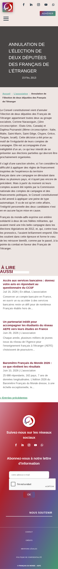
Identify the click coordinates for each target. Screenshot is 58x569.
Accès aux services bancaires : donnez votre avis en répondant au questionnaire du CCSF (29, 284)
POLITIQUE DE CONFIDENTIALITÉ (29, 557)
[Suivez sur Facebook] (24, 5)
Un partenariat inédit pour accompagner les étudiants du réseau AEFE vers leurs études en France (28, 325)
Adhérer (47, 13)
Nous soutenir (40, 512)
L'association (39, 291)
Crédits (29, 540)
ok (29, 494)
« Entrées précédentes (13, 397)
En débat (25, 291)
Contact (29, 532)
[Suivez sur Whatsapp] (53, 5)
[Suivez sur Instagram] (38, 5)
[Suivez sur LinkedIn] (31, 5)
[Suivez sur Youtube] (46, 5)
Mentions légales (29, 549)
